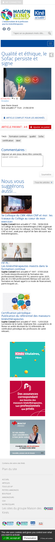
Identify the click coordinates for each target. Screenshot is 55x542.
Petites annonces (10, 490)
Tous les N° (7, 486)
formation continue (18, 136)
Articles (6, 483)
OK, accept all (12, 538)
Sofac (41, 136)
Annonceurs (8, 497)
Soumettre (46, 174)
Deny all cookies (47, 538)
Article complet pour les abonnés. (25, 117)
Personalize (30, 538)
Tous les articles (42, 182)
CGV (4, 501)
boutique (6, 493)
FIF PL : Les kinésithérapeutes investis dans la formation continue (24, 266)
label (18, 140)
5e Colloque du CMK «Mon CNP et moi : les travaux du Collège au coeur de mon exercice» (26, 218)
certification (8, 140)
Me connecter (13, 2)
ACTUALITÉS (5, 99)
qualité (33, 136)
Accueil (5, 479)
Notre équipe (8, 504)
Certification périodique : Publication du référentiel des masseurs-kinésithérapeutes (26, 316)
